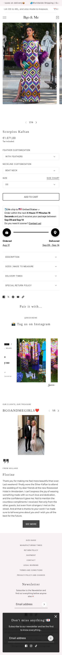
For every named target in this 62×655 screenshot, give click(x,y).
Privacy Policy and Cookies (31, 575)
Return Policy (31, 550)
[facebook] (26, 646)
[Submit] (50, 638)
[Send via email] (18, 297)
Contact (31, 560)
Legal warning (31, 565)
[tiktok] (36, 646)
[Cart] (57, 17)
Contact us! (35, 223)
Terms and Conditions (31, 570)
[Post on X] (8, 296)
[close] (55, 616)
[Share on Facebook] (4, 297)
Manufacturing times (31, 545)
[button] (23, 297)
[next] (36, 122)
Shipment (31, 555)
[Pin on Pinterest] (13, 297)
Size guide (31, 540)
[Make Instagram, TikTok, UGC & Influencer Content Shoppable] (51, 385)
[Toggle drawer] (4, 17)
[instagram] (31, 646)
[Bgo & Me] (31, 17)
